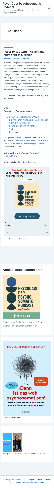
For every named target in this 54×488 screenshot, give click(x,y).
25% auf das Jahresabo (30, 141)
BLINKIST (43, 138)
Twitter (12, 129)
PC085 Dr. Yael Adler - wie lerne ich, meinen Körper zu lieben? (24, 53)
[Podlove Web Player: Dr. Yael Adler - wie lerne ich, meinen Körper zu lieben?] (27, 201)
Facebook (13, 132)
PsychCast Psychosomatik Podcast (22, 5)
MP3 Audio (14, 239)
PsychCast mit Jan (26, 453)
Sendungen (8, 47)
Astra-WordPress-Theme (33, 483)
